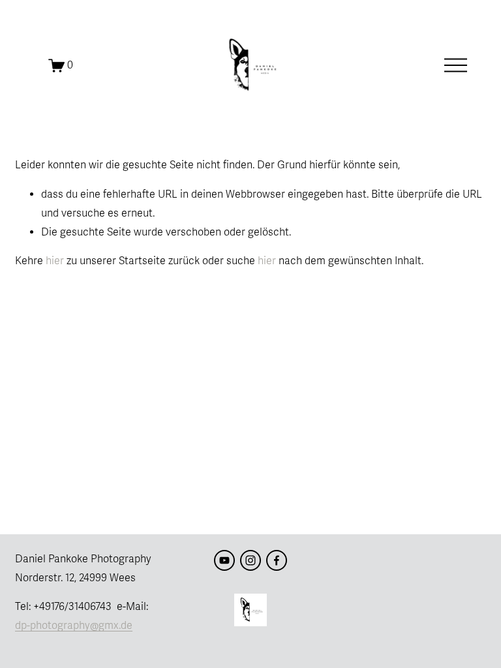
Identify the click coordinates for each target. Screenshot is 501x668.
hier (55, 260)
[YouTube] (224, 560)
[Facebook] (276, 560)
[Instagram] (250, 560)
